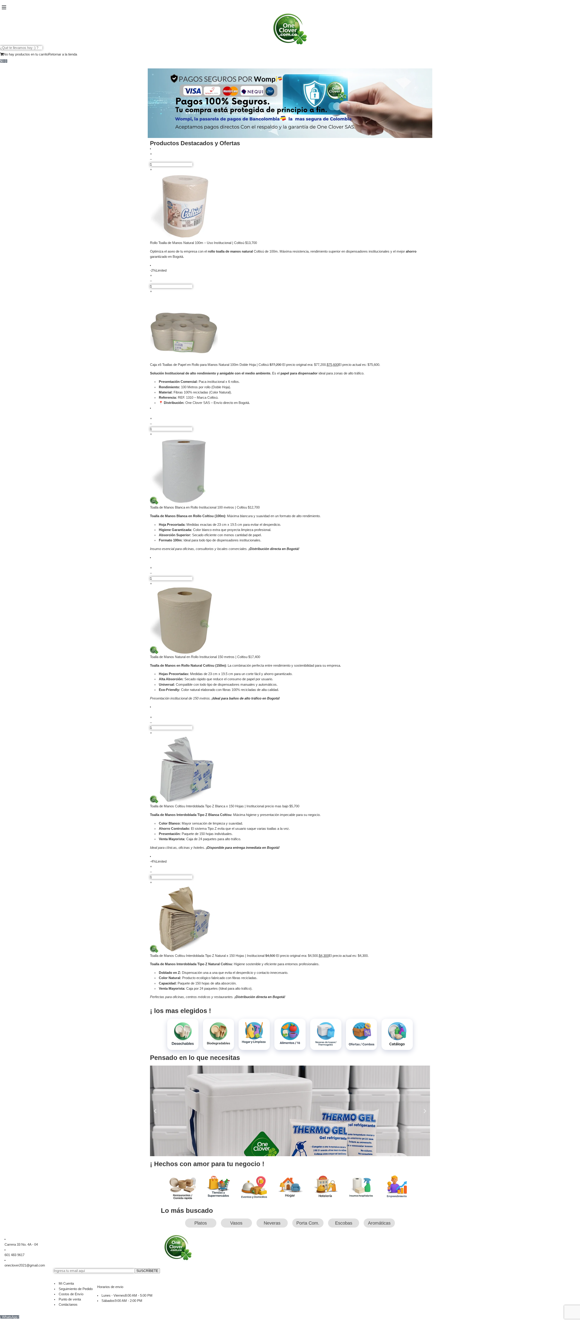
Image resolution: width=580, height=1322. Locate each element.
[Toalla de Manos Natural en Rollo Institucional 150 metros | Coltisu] (290, 620)
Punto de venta (70, 1299)
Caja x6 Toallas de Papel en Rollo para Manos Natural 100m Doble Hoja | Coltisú (210, 365)
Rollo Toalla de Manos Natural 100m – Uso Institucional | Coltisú (197, 243)
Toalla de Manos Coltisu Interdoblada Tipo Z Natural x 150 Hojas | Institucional (207, 956)
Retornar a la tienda (62, 54)
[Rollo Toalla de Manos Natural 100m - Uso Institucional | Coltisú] (290, 206)
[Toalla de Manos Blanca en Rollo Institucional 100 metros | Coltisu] (290, 471)
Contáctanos (68, 1304)
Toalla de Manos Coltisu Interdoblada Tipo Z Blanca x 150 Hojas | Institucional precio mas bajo (219, 806)
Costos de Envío (71, 1294)
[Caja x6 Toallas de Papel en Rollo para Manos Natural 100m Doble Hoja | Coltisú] (290, 328)
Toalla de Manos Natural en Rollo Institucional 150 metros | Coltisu (199, 657)
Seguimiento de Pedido (76, 1289)
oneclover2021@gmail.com (25, 1265)
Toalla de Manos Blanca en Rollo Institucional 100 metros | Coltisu (199, 507)
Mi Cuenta (66, 1283)
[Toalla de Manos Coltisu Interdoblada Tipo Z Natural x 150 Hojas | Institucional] (290, 919)
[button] (290, 7)
